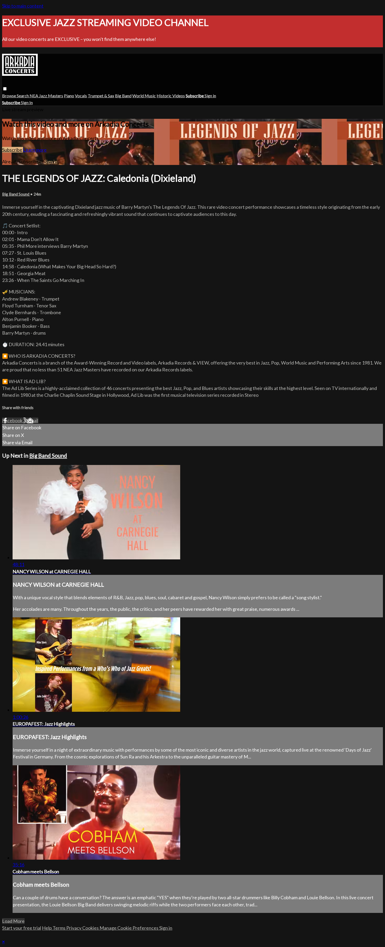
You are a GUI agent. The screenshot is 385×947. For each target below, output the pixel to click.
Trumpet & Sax (101, 95)
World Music (144, 95)
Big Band (123, 95)
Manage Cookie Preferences (129, 928)
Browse (9, 95)
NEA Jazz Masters (46, 95)
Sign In (27, 102)
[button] (5, 88)
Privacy (74, 928)
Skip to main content (22, 6)
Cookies (91, 928)
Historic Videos (171, 95)
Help (47, 928)
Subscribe (12, 150)
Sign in (210, 95)
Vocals (81, 95)
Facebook (12, 420)
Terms (59, 928)
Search (23, 95)
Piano (69, 95)
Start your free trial (21, 928)
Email (32, 420)
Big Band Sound (16, 194)
